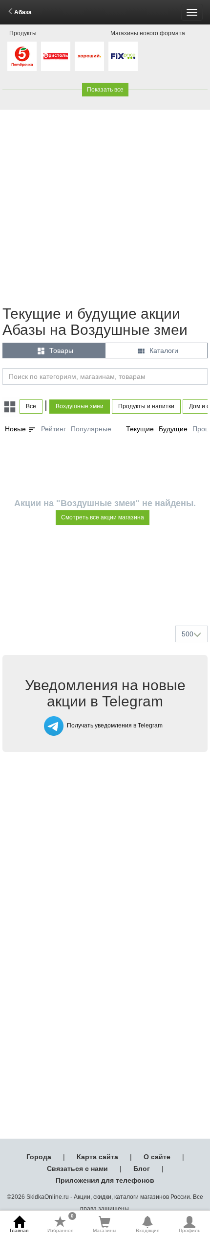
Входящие (148, 1230)
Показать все (105, 89)
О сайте (157, 1157)
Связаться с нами (77, 1168)
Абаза (23, 12)
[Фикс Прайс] (123, 56)
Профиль (189, 1230)
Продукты (23, 33)
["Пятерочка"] (22, 56)
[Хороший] (89, 56)
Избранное (60, 1224)
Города (38, 1157)
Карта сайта (97, 1157)
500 (187, 634)
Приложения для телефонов (105, 1180)
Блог (141, 1168)
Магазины (104, 1230)
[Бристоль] (55, 56)
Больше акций (107, 595)
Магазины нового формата (147, 33)
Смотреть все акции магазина (102, 517)
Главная (19, 1230)
